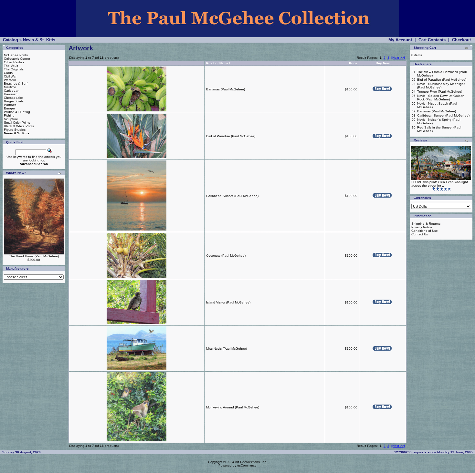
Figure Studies (15, 129)
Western (10, 80)
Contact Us (419, 234)
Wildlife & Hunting (17, 112)
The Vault (11, 65)
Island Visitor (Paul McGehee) (228, 302)
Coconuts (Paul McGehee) (226, 255)
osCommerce (247, 465)
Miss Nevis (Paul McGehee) (226, 348)
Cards (8, 73)
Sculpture (11, 119)
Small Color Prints (17, 122)
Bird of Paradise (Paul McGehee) (230, 136)
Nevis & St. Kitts (39, 39)
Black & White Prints (19, 126)
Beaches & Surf (15, 83)
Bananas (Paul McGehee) (225, 89)
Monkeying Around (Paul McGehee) (232, 407)
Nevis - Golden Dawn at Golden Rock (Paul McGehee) (440, 97)
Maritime (10, 87)
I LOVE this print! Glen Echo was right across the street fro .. (439, 183)
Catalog (10, 39)
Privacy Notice (421, 227)
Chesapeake (13, 97)
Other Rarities (14, 62)
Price (353, 63)
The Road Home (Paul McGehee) (34, 256)
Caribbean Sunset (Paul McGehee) (232, 196)
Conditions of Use (424, 230)
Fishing (9, 115)
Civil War (10, 76)
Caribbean (11, 90)
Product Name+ (218, 63)
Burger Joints (14, 101)
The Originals (14, 69)
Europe (9, 108)
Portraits (10, 105)
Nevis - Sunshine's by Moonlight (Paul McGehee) (441, 85)
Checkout (461, 39)
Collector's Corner (17, 58)
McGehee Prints (16, 55)
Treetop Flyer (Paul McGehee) (439, 91)
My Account (400, 39)
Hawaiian (10, 94)
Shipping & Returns (425, 223)
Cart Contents (432, 39)
